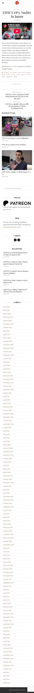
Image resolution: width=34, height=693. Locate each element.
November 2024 (8, 348)
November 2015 (8, 658)
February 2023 (8, 407)
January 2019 (7, 531)
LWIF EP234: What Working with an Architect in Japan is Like (15, 254)
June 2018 (6, 552)
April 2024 (6, 369)
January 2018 (7, 569)
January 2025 (7, 341)
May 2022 (6, 438)
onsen (13, 74)
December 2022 (8, 414)
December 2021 (8, 452)
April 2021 (6, 469)
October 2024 (7, 352)
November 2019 (8, 500)
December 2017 (8, 572)
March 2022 (7, 445)
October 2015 (7, 662)
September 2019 (8, 507)
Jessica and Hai (13, 66)
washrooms (9, 76)
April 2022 (6, 441)
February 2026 (8, 317)
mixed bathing (26, 72)
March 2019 (7, 524)
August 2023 (7, 393)
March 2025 (7, 338)
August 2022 (7, 427)
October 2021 (7, 458)
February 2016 (8, 648)
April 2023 (6, 400)
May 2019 (6, 517)
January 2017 (7, 610)
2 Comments (17, 20)
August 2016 (7, 627)
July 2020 (6, 489)
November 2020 (8, 483)
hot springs (13, 72)
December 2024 (8, 345)
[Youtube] (15, 240)
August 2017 (7, 586)
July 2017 (6, 589)
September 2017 (8, 583)
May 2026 (6, 310)
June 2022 (6, 434)
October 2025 (7, 327)
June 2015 (6, 676)
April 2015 (6, 683)
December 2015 (8, 655)
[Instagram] (18, 240)
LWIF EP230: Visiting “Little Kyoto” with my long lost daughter (15, 291)
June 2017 (6, 593)
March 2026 (7, 314)
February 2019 (8, 527)
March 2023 (7, 403)
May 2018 (6, 555)
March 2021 (7, 472)
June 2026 (6, 307)
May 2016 (6, 638)
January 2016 (7, 652)
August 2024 (7, 358)
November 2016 (8, 617)
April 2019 (6, 520)
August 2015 (7, 669)
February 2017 (8, 607)
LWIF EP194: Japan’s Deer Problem (14, 145)
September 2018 (8, 545)
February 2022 (8, 448)
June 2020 (6, 493)
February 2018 (8, 565)
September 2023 (8, 389)
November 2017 (8, 576)
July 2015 (6, 672)
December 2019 (8, 496)
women (15, 76)
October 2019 (7, 503)
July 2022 (6, 431)
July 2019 (6, 514)
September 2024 (8, 355)
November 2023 (8, 383)
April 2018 (6, 558)
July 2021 (6, 465)
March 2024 (7, 372)
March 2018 (7, 562)
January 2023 (7, 410)
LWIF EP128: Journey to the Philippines (15, 138)
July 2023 (6, 396)
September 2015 (8, 665)
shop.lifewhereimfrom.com (12, 227)
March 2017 (7, 603)
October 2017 (7, 579)
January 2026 (7, 320)
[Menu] (3, 3)
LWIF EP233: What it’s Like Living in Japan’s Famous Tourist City (15, 263)
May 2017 (6, 596)
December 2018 (8, 534)
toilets (23, 74)
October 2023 (7, 386)
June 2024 (6, 365)
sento (18, 74)
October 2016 (7, 621)
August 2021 (7, 462)
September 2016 (8, 624)
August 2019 (7, 510)
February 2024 (8, 376)
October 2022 (7, 420)
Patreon (8, 209)
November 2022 (8, 417)
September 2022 (8, 424)
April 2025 (6, 334)
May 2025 (6, 331)
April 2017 (6, 600)
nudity (8, 74)
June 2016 (6, 634)
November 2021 (8, 455)
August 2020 (7, 486)
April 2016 (6, 641)
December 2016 (8, 614)
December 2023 (8, 379)
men (19, 72)
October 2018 (7, 541)
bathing (6, 72)
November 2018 (8, 538)
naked (3, 74)
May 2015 (6, 679)
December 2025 (8, 324)
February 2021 (8, 476)
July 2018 (6, 548)
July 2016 (6, 631)
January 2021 (7, 479)
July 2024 (6, 362)
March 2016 (7, 645)
